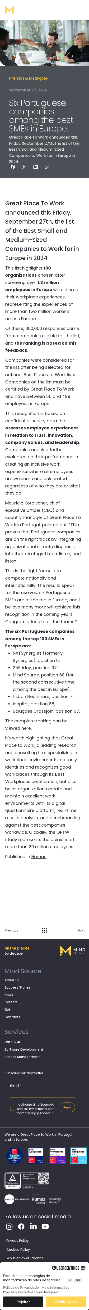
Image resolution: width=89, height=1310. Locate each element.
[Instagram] (9, 1226)
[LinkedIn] (35, 167)
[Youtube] (45, 1226)
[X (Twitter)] (24, 167)
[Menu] (81, 10)
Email (16, 1086)
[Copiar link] (47, 167)
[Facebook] (13, 167)
